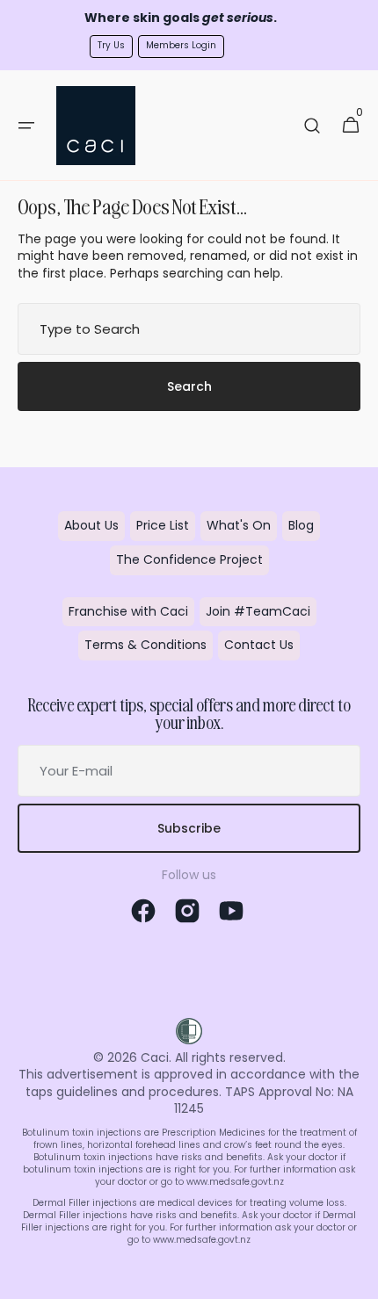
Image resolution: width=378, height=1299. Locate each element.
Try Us (111, 45)
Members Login (181, 45)
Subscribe (189, 828)
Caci (155, 1057)
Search (189, 386)
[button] (26, 125)
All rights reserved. (230, 1057)
